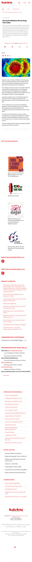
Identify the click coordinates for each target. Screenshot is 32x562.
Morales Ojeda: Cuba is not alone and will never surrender (14, 321)
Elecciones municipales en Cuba (13, 401)
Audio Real (6, 375)
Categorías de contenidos (8, 340)
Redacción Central (22, 43)
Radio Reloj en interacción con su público (16, 496)
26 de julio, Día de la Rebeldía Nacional (15, 413)
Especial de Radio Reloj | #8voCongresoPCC (11, 428)
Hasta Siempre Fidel (10, 425)
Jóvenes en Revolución (11, 407)
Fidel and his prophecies (9, 303)
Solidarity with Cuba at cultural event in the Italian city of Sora (14, 316)
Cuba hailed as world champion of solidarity (14, 324)
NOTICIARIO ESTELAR (14, 351)
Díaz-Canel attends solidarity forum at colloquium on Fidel (13, 295)
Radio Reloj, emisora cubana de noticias (19, 515)
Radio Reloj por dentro (11, 489)
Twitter (8, 541)
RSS (16, 554)
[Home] (3, 9)
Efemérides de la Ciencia (11, 404)
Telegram (15, 548)
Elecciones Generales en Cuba (13, 443)
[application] (2, 261)
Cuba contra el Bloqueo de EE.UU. (14, 422)
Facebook (14, 541)
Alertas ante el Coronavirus (12, 419)
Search (19, 3)
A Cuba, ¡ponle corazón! (11, 410)
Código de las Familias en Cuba (13, 398)
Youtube (7, 548)
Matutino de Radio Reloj (11, 395)
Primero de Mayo (9, 432)
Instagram (25, 541)
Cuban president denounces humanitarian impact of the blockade (14, 299)
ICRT (26, 534)
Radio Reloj (7, 2)
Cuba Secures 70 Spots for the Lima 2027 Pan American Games (14, 307)
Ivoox (25, 548)
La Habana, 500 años (10, 435)
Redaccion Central (10, 43)
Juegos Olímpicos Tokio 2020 (13, 416)
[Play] (3, 261)
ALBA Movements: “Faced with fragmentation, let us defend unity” (12, 328)
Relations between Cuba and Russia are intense (13, 311)
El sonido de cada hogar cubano (13, 486)
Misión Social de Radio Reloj (12, 483)
